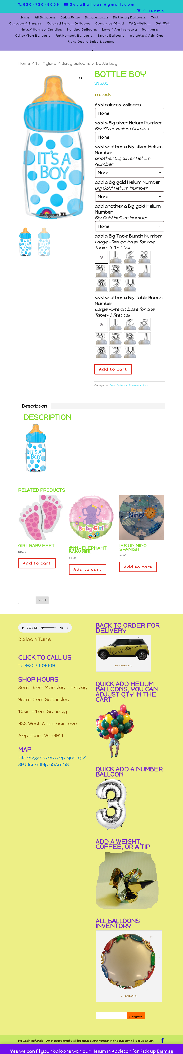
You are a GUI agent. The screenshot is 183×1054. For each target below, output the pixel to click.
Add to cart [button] (37, 563)
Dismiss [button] (165, 1051)
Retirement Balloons (74, 35)
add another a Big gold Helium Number (128, 209)
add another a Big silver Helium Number (128, 149)
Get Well (163, 23)
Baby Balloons (76, 63)
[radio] (101, 257)
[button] (81, 78)
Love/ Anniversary (119, 29)
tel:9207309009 (36, 665)
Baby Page (70, 17)
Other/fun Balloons (33, 35)
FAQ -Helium (140, 23)
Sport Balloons (111, 35)
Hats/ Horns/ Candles (41, 29)
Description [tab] (34, 406)
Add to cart (113, 369)
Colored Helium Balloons (68, 23)
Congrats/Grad (109, 23)
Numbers (150, 29)
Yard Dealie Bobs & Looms (91, 41)
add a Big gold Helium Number (127, 182)
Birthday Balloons (129, 17)
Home (25, 17)
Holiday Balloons (82, 29)
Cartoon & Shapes (25, 23)
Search (135, 1017)
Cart (155, 17)
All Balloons (45, 17)
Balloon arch (96, 17)
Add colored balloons (118, 104)
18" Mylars (45, 63)
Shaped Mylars (138, 385)
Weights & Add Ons (146, 35)
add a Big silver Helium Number (128, 122)
